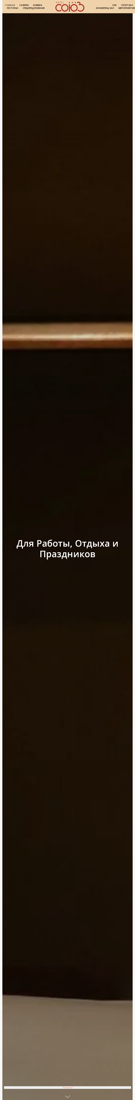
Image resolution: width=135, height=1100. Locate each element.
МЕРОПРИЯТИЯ (127, 8)
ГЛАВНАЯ (10, 5)
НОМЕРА (37, 5)
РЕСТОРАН (12, 8)
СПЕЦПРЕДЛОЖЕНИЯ (34, 8)
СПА (114, 5)
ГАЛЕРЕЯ (24, 5)
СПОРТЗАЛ (127, 5)
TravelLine (67, 1087)
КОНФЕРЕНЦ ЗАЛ (105, 8)
